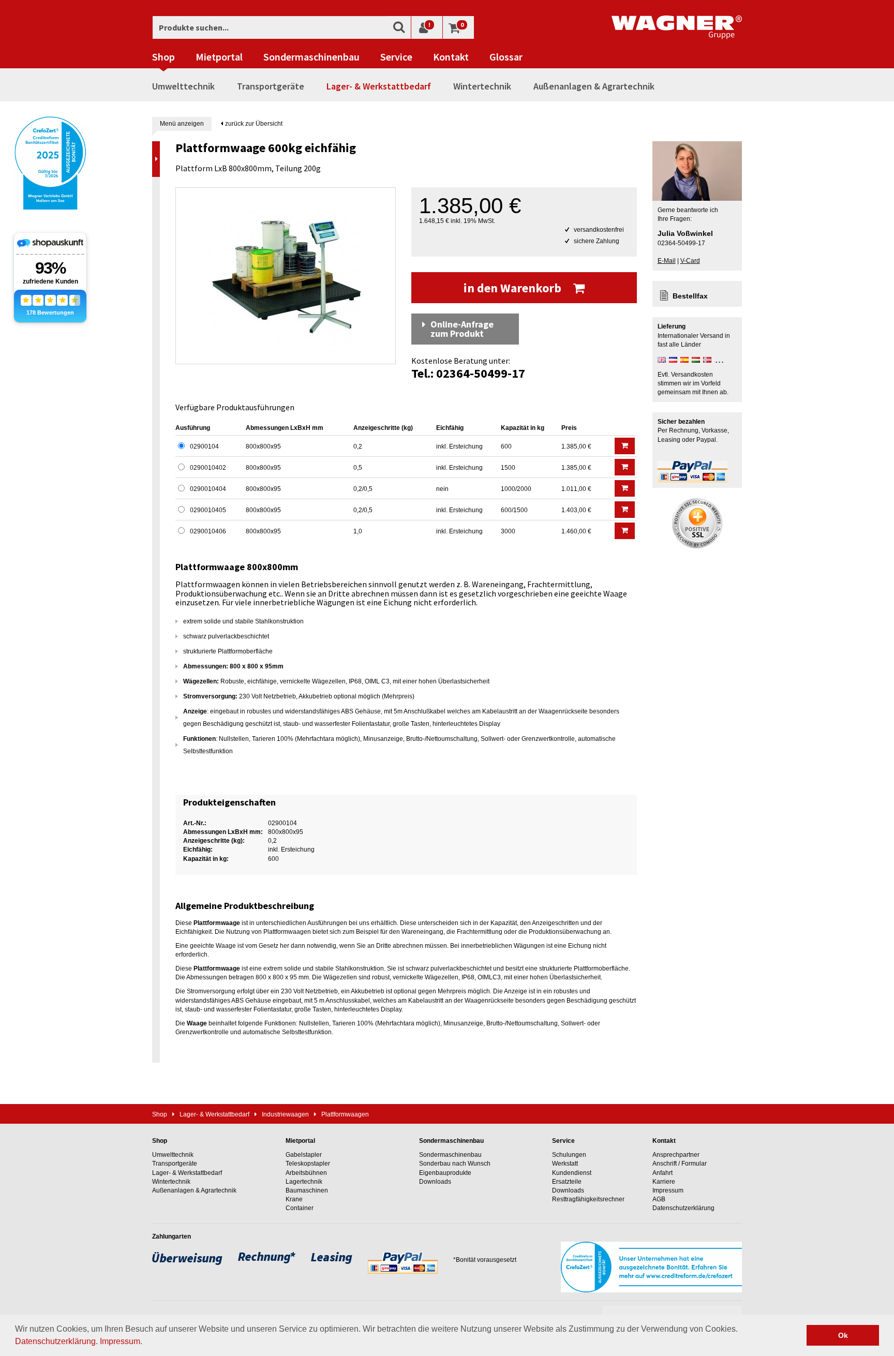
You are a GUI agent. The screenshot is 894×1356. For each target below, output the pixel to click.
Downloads (435, 1181)
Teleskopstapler (308, 1163)
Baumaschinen (307, 1190)
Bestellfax (690, 296)
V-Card (690, 260)
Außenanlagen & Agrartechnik (593, 86)
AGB (658, 1199)
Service (396, 57)
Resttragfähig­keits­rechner (588, 1199)
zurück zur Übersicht (253, 123)
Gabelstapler (304, 1154)
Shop (163, 57)
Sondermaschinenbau (311, 57)
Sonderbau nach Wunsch (454, 1163)
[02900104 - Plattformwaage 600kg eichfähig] (285, 275)
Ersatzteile (567, 1181)
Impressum (120, 1341)
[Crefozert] (50, 162)
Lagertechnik (304, 1181)
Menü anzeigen (182, 123)
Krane (294, 1199)
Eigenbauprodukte (445, 1172)
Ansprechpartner (675, 1154)
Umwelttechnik (183, 86)
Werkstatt (565, 1163)
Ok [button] (843, 1335)
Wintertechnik (482, 86)
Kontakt (451, 57)
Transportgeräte (270, 86)
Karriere (663, 1181)
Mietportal (219, 57)
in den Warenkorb (514, 288)
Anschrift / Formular (679, 1163)
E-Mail (667, 260)
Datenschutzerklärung (55, 1341)
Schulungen (569, 1154)
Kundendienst (571, 1172)
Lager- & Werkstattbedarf (378, 86)
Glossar (506, 57)
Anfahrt (662, 1172)
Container (300, 1208)
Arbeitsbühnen (306, 1172)
